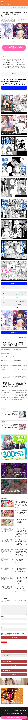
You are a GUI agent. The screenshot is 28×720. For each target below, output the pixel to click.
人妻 (8, 4)
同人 (2, 4)
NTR (5, 4)
